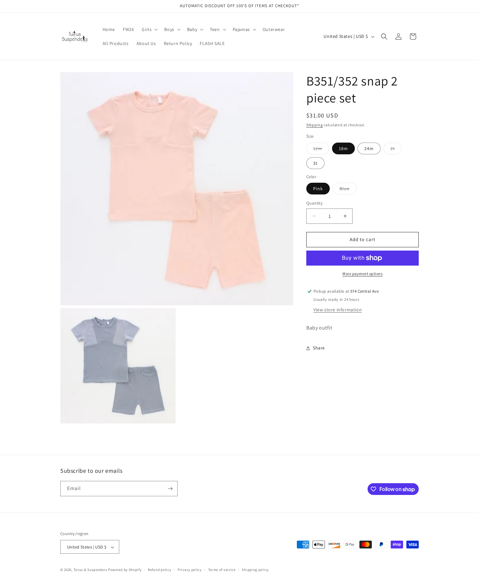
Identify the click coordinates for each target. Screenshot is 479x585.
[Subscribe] (170, 488)
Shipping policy (255, 569)
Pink (318, 189)
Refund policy (159, 569)
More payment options (362, 273)
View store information (337, 310)
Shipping (314, 124)
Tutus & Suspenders (91, 570)
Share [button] (319, 348)
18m (343, 148)
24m (369, 148)
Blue (348, 189)
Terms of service (222, 569)
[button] (149, 29)
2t (396, 149)
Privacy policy (190, 569)
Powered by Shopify (125, 570)
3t (315, 163)
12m (321, 149)
